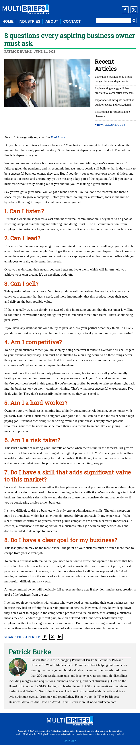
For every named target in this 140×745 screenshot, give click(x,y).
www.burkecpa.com (103, 702)
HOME (8, 21)
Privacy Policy (70, 741)
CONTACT (72, 21)
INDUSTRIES (29, 21)
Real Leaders (59, 137)
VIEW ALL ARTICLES (110, 124)
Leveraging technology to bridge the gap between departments (113, 79)
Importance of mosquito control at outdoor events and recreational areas (114, 102)
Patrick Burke (18, 51)
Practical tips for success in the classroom (112, 114)
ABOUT (51, 21)
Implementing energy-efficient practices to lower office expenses (114, 90)
